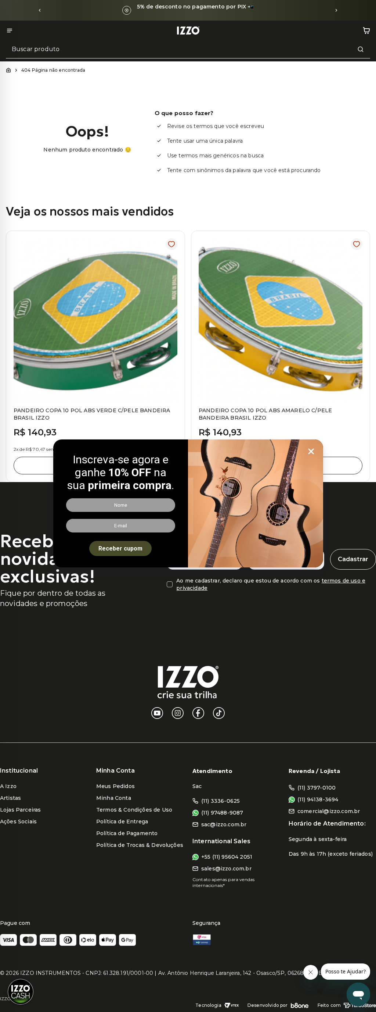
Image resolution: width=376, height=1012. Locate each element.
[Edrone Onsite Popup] (188, 506)
